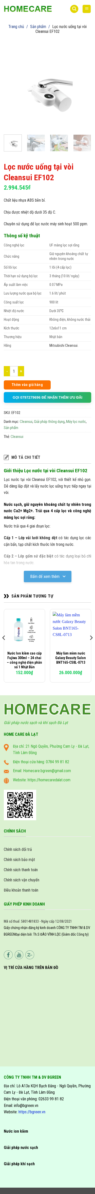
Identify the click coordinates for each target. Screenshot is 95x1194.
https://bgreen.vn (31, 1111)
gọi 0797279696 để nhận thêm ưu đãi (47, 397)
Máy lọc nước (76, 421)
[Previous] (11, 86)
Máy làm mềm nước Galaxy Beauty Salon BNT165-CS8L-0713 (70, 657)
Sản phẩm (38, 26)
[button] (74, 9)
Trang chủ (16, 26)
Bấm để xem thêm (45, 576)
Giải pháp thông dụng (49, 421)
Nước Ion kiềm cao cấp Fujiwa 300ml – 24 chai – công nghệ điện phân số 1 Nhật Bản (24, 660)
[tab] (47, 458)
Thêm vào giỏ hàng (27, 385)
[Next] (83, 86)
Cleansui (26, 421)
